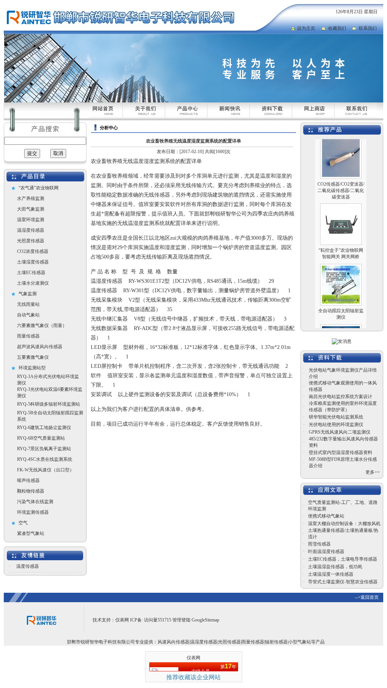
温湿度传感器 (30, 230)
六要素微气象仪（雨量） (42, 325)
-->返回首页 (367, 597)
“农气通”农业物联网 (39, 188)
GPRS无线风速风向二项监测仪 (339, 432)
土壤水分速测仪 (33, 283)
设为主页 (306, 28)
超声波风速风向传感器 (39, 346)
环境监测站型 (32, 367)
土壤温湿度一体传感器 (330, 574)
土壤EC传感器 (31, 272)
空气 (23, 522)
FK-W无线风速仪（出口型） (45, 470)
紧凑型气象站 (30, 533)
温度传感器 (27, 566)
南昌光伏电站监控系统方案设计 (340, 396)
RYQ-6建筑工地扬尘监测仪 (44, 427)
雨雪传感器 (319, 544)
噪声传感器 (28, 480)
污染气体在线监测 (35, 501)
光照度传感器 (30, 240)
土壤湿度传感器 (33, 262)
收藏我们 (337, 28)
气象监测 (28, 293)
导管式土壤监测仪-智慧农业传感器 (343, 581)
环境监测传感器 (33, 512)
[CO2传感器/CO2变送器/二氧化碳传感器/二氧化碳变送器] (341, 167)
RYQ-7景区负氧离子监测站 (44, 448)
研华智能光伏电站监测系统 (336, 417)
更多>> (372, 472)
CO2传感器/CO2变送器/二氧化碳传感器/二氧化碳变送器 (340, 183)
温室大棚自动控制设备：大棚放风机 (344, 523)
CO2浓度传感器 (32, 251)
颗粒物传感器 (30, 491)
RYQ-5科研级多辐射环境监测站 (48, 404)
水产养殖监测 (30, 198)
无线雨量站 (28, 304)
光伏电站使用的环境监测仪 (336, 424)
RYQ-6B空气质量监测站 (41, 438)
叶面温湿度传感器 (326, 551)
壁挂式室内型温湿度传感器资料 (340, 452)
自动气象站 (28, 315)
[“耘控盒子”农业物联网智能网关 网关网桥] (341, 233)
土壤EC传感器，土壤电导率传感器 (342, 559)
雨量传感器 (28, 336)
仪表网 (122, 620)
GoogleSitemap (205, 620)
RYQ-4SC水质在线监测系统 (44, 459)
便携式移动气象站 (326, 516)
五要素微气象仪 (33, 357)
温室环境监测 (30, 219)
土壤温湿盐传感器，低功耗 (335, 566)
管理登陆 (181, 620)
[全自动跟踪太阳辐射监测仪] (341, 294)
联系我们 (368, 28)
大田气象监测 (30, 209)
